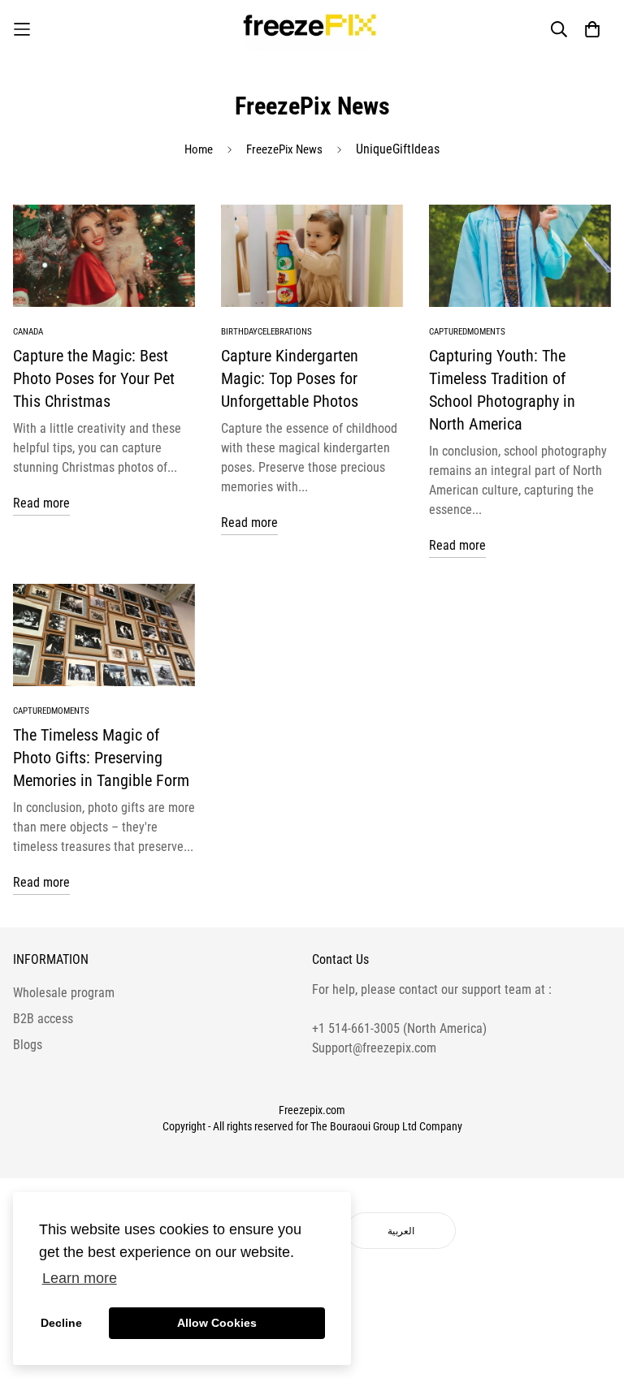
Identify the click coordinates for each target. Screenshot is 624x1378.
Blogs (27, 1044)
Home (198, 149)
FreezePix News (284, 149)
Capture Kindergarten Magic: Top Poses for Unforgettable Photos (289, 378)
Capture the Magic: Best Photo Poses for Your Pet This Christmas (94, 378)
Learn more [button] (79, 1278)
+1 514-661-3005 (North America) (399, 1028)
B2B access (43, 1018)
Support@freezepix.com (374, 1048)
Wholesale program (64, 992)
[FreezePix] (312, 29)
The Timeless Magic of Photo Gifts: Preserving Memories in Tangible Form (101, 757)
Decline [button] (61, 1322)
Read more (41, 503)
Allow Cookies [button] (217, 1322)
